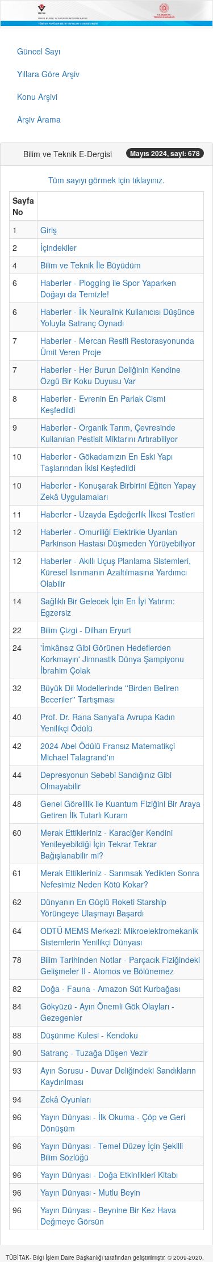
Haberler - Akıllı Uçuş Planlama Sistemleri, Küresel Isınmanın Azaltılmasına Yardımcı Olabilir (115, 572)
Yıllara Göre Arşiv (48, 73)
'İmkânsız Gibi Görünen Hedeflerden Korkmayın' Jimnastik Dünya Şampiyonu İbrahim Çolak (112, 659)
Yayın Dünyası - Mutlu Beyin (90, 1192)
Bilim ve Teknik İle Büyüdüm (90, 265)
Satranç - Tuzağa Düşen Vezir (94, 1052)
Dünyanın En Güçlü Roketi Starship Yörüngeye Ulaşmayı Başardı (103, 907)
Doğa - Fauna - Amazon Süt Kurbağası (110, 988)
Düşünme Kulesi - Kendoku (89, 1035)
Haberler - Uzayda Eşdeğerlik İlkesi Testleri (117, 514)
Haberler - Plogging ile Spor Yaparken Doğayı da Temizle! (108, 288)
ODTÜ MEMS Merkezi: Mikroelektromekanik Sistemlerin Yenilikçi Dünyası (119, 936)
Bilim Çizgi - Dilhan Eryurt (85, 630)
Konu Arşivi (37, 96)
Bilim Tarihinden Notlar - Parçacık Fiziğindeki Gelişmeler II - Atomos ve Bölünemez (120, 965)
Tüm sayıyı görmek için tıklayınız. (106, 180)
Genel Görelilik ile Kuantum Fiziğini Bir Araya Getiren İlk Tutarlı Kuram (120, 809)
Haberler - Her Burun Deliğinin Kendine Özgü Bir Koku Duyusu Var (110, 375)
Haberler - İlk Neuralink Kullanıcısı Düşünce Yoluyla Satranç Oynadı (117, 317)
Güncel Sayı (38, 51)
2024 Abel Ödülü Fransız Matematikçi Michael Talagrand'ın (107, 751)
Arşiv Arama (39, 119)
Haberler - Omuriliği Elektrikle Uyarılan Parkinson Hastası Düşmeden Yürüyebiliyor (117, 537)
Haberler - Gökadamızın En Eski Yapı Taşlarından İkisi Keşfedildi (106, 462)
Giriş (48, 229)
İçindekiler (58, 247)
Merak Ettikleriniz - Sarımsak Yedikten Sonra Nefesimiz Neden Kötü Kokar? (119, 878)
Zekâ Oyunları (65, 1099)
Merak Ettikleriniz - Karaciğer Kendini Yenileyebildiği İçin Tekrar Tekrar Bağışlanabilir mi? (106, 844)
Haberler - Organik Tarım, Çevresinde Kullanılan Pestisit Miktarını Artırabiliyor (109, 433)
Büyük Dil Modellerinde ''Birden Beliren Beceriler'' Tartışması (109, 693)
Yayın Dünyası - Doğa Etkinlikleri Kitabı (109, 1174)
